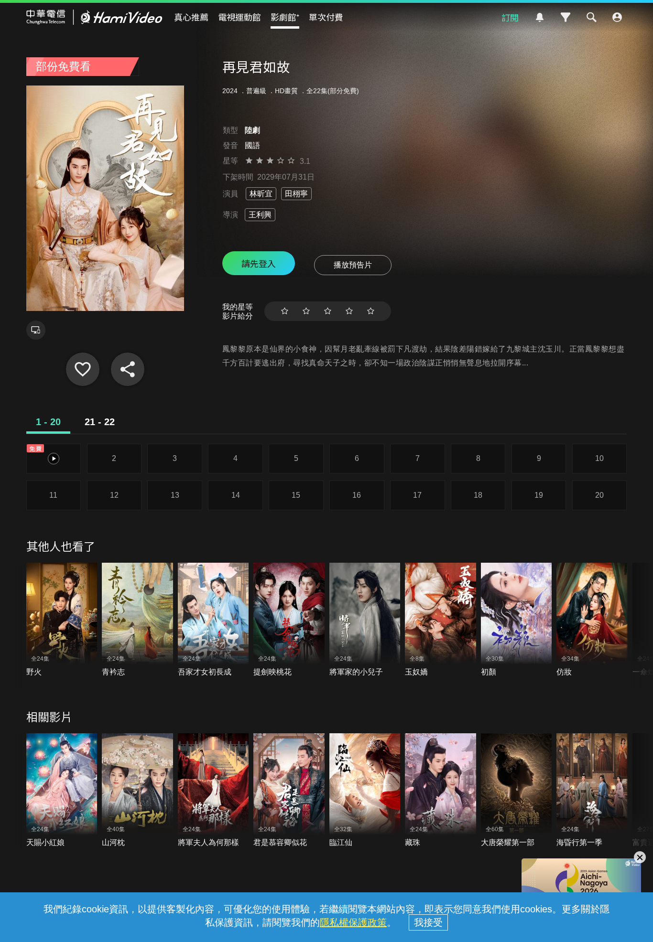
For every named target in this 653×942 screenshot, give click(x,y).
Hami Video (94, 17)
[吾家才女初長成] (213, 620)
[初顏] (516, 620)
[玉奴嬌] (440, 620)
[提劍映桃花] (289, 620)
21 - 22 (100, 422)
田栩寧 (296, 194)
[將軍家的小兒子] (365, 620)
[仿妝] (592, 620)
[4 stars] (349, 311)
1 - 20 (48, 422)
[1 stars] (284, 311)
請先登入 (258, 263)
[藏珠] (440, 790)
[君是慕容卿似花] (289, 790)
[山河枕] (137, 790)
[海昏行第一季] (592, 790)
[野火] (62, 620)
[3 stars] (327, 311)
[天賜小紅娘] (62, 790)
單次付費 (326, 17)
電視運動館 (239, 17)
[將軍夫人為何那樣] (213, 790)
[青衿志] (137, 620)
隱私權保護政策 (353, 922)
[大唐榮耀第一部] (516, 790)
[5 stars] (370, 311)
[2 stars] (306, 311)
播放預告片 (353, 265)
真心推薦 (191, 17)
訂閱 (510, 17)
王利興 (260, 215)
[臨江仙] (365, 790)
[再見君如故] (82, 369)
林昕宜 (261, 194)
